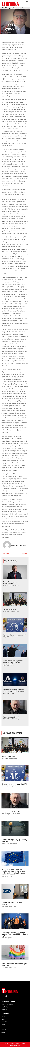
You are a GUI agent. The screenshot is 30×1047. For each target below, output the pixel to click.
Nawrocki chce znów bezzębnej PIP (14, 635)
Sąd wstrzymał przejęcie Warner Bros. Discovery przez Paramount (14, 690)
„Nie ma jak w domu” (9, 609)
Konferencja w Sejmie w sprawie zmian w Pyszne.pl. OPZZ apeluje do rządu (15, 934)
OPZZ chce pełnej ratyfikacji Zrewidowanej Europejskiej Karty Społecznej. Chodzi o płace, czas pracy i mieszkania (14, 872)
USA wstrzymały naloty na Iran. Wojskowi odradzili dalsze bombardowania (13, 662)
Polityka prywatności (7, 1004)
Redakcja (4, 1009)
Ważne (16, 585)
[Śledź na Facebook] (3, 995)
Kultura (12, 611)
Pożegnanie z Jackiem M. (11, 717)
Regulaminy (5, 1007)
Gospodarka (5, 1021)
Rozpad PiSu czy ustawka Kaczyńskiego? (11, 582)
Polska (17, 611)
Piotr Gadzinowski (19, 545)
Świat (12, 665)
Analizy (4, 1032)
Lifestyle (4, 1029)
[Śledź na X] (6, 995)
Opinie (12, 585)
